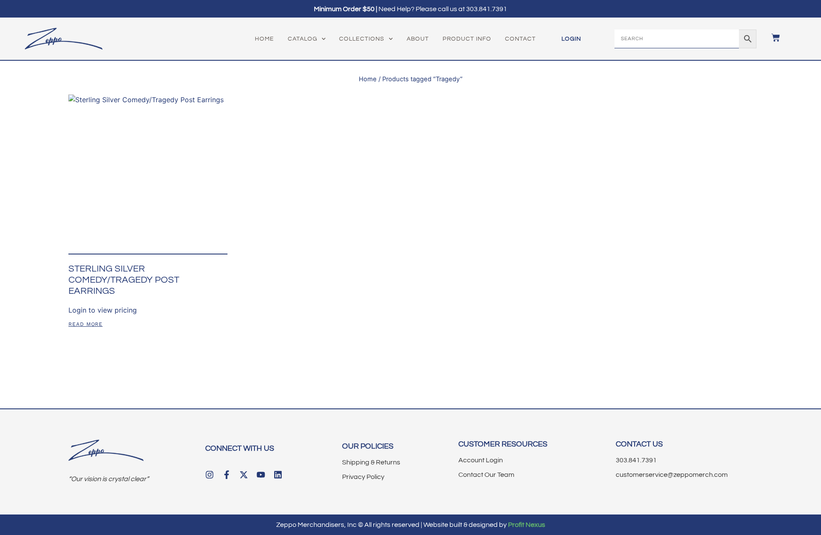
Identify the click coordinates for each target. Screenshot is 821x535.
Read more (85, 324)
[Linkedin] (278, 474)
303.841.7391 (486, 9)
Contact (520, 39)
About (418, 39)
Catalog (302, 39)
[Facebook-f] (226, 474)
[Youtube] (261, 474)
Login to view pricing (102, 310)
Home (264, 39)
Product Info (467, 39)
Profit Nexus (526, 524)
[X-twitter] (243, 474)
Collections (361, 39)
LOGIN (571, 39)
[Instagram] (209, 474)
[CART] (771, 37)
